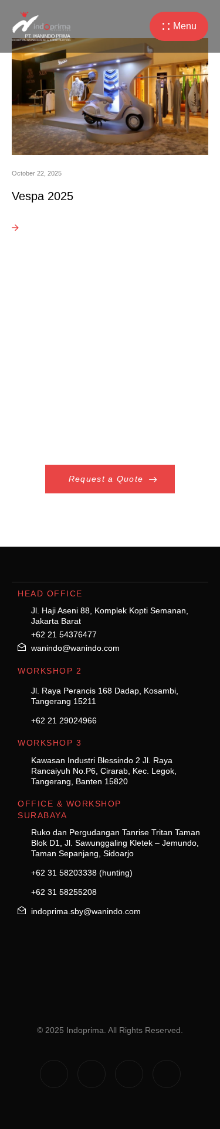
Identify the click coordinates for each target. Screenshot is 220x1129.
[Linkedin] (129, 1074)
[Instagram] (54, 1074)
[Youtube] (167, 1074)
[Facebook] (91, 1074)
